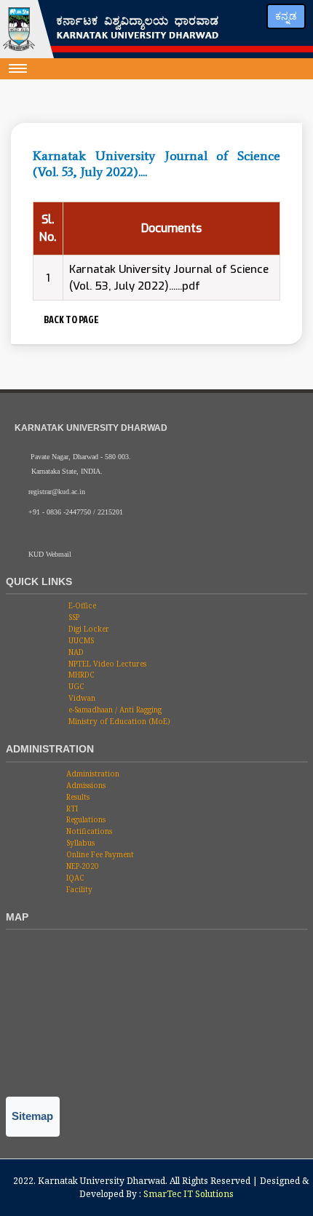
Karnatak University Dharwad (101, 1181)
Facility (78, 889)
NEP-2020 (81, 866)
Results (77, 797)
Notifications (88, 831)
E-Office (81, 605)
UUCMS (80, 640)
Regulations (85, 819)
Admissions (85, 785)
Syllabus (79, 843)
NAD (75, 652)
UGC (75, 686)
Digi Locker (87, 629)
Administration (91, 773)
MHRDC (80, 674)
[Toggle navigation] (18, 68)
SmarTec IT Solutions (188, 1194)
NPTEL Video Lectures (106, 664)
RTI (71, 808)
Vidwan (80, 698)
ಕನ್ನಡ (286, 16)
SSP (72, 617)
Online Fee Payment (99, 854)
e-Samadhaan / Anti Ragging (114, 709)
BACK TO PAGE (70, 319)
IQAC (74, 878)
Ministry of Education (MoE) (118, 721)
